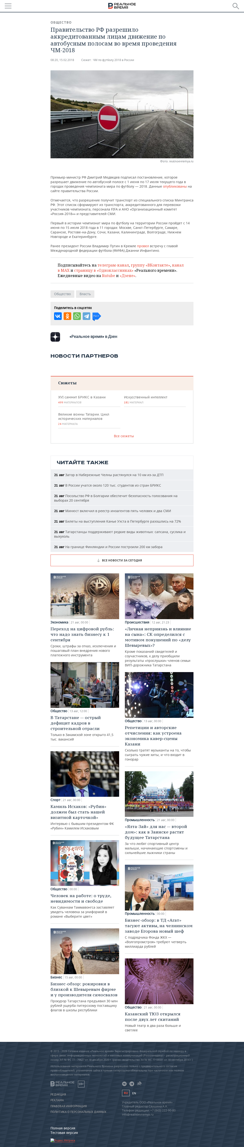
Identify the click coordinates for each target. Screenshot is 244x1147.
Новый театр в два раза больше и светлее (153, 1021)
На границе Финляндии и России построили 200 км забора (108, 547)
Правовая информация (69, 1106)
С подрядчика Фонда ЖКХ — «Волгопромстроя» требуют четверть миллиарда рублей (159, 933)
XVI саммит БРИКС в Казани (82, 399)
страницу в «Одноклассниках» (103, 270)
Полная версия (63, 1128)
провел (143, 246)
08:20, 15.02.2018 (62, 60)
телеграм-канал (113, 265)
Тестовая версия (64, 1132)
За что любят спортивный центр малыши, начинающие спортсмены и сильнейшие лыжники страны (156, 839)
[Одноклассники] (67, 316)
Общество (61, 22)
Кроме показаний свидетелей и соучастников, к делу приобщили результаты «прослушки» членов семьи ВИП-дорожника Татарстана (158, 646)
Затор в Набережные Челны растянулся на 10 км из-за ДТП (108, 475)
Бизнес (56, 977)
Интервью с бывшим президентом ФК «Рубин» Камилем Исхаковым (82, 817)
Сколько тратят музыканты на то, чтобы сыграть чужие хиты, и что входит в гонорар (158, 743)
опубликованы (175, 186)
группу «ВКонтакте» (150, 265)
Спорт (56, 800)
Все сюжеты (124, 436)
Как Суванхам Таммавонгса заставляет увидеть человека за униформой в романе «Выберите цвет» (82, 906)
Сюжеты (67, 383)
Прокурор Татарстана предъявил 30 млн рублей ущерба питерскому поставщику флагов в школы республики (84, 996)
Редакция (58, 1094)
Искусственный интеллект (145, 399)
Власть (85, 294)
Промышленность (140, 820)
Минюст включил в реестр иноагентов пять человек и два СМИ (112, 511)
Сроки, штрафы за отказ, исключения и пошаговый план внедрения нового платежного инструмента (83, 641)
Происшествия (137, 622)
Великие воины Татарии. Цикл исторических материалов (83, 419)
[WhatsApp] (77, 316)
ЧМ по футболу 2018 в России (113, 60)
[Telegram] (86, 316)
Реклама (57, 1100)
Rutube (108, 275)
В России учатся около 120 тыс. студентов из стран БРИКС (107, 485)
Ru (126, 1093)
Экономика (59, 622)
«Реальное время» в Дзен (93, 336)
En (134, 1093)
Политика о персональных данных (78, 1112)
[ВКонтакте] (58, 316)
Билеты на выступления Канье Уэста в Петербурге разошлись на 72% (117, 521)
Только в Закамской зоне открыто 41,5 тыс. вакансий (82, 728)
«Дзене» (127, 275)
